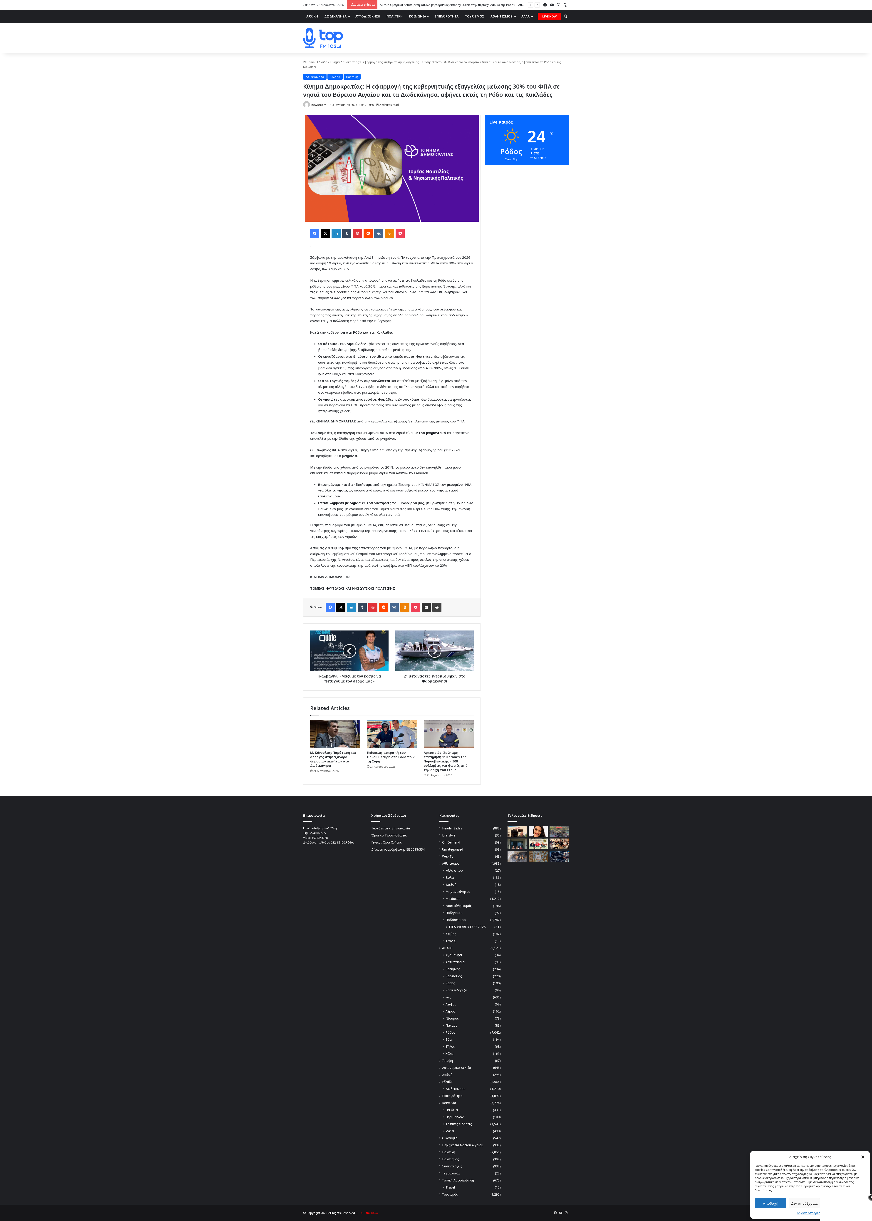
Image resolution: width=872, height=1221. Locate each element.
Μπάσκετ (453, 898)
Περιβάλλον (455, 1117)
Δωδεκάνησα (315, 77)
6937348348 (320, 838)
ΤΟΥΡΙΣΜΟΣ (474, 16)
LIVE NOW (549, 16)
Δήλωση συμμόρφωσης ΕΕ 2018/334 (398, 849)
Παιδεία (452, 1110)
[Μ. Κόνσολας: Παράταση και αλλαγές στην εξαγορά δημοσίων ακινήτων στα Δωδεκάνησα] (335, 734)
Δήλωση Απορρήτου (810, 1213)
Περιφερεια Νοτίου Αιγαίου (462, 1145)
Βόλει (450, 877)
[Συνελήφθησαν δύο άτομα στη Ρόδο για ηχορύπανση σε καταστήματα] (559, 856)
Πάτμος (451, 1025)
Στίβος (451, 934)
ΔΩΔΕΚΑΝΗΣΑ (335, 16)
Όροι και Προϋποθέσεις (389, 835)
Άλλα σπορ (454, 870)
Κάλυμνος (453, 969)
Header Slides (452, 828)
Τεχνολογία (451, 1173)
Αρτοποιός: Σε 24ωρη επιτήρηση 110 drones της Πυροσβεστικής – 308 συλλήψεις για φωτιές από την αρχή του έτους (446, 761)
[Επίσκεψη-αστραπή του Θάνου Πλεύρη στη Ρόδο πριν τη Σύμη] (392, 734)
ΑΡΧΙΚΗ (312, 16)
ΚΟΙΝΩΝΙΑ (417, 16)
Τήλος (450, 1046)
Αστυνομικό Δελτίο (456, 1067)
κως (448, 997)
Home (310, 62)
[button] (863, 1157)
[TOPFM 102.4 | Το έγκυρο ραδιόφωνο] (323, 38)
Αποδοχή (770, 1203)
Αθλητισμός (450, 863)
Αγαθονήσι (454, 955)
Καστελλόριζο (456, 990)
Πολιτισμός (450, 1159)
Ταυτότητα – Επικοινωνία (390, 828)
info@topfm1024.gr (325, 828)
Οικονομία (450, 1138)
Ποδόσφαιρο (456, 920)
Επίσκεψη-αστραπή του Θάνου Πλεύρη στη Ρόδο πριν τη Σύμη (390, 756)
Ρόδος (450, 1032)
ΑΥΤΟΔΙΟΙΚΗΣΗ (367, 16)
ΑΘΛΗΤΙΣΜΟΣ (501, 16)
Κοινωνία (449, 1103)
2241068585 (318, 833)
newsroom (318, 105)
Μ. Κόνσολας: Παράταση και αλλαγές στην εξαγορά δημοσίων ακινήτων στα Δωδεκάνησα (333, 759)
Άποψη (447, 1060)
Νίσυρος (452, 1018)
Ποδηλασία (454, 913)
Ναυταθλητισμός (459, 905)
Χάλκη (450, 1053)
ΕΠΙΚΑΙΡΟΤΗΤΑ (446, 16)
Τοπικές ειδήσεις (459, 1124)
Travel (450, 1187)
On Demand (451, 842)
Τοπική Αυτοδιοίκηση (458, 1180)
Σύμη (449, 1039)
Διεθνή (451, 884)
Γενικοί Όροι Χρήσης (386, 842)
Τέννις (451, 941)
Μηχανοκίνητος (458, 891)
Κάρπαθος (454, 976)
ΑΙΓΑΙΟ (447, 948)
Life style (448, 835)
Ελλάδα (322, 62)
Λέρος (450, 1011)
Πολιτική (352, 77)
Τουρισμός (450, 1194)
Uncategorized (452, 849)
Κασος (450, 983)
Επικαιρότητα (452, 1096)
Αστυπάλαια (455, 962)
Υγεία (450, 1131)
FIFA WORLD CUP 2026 (467, 926)
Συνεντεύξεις (452, 1166)
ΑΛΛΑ (525, 16)
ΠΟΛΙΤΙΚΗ (394, 16)
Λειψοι (451, 1004)
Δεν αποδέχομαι (804, 1203)
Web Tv (447, 856)
